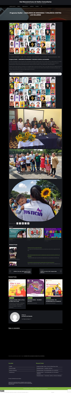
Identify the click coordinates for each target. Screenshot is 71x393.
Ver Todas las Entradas (26, 319)
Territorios (11, 307)
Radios (18, 6)
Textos (59, 56)
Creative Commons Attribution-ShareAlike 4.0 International (39, 392)
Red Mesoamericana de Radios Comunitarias (35, 2)
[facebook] (17, 223)
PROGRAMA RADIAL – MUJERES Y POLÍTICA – (45, 368)
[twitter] (20, 223)
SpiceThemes (45, 388)
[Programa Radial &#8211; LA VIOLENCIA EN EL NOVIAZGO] (17, 233)
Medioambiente (20, 304)
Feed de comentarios (13, 370)
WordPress (32, 388)
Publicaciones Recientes (52, 56)
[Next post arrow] (61, 271)
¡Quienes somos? (13, 6)
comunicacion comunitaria (14, 303)
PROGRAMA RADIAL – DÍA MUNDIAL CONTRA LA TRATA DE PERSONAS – (49, 375)
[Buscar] (41, 6)
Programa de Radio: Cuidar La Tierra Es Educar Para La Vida (47, 366)
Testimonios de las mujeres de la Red (35, 247)
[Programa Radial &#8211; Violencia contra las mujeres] (35, 233)
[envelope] (23, 223)
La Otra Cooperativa (35, 56)
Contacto (37, 6)
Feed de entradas (12, 368)
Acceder (10, 366)
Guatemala (29, 56)
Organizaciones (25, 6)
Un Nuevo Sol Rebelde (15, 56)
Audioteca (32, 6)
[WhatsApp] (26, 223)
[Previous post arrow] (10, 271)
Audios (22, 56)
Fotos (25, 56)
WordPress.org (11, 372)
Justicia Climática (12, 304)
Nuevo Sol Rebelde (43, 56)
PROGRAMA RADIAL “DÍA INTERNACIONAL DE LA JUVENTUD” (47, 370)
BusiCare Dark (39, 388)
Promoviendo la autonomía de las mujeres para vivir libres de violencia (41, 262)
